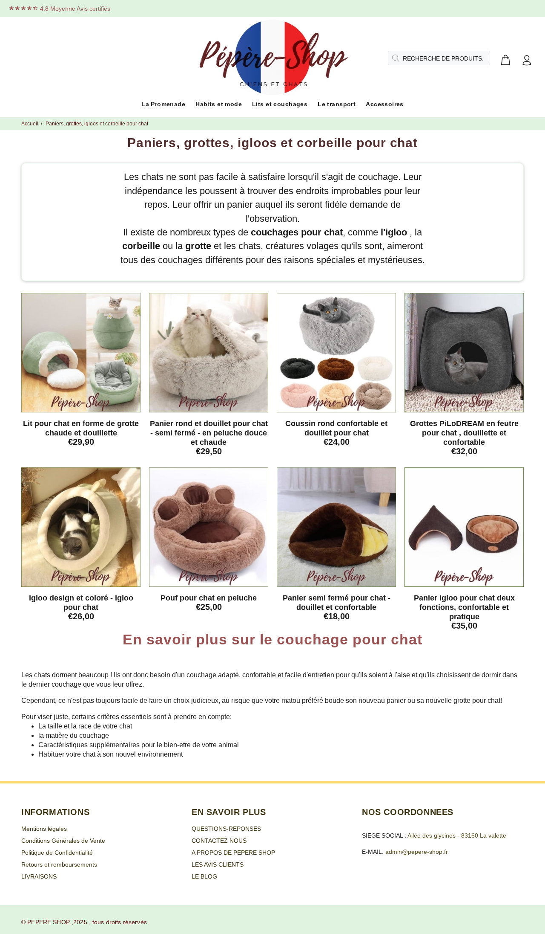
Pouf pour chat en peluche (209, 598)
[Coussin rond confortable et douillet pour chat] (336, 352)
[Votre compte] (526, 61)
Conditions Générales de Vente (63, 840)
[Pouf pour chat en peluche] (208, 527)
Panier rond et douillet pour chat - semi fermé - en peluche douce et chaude (209, 433)
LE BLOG (204, 876)
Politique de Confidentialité (57, 852)
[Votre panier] (505, 61)
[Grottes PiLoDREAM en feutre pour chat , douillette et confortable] (464, 352)
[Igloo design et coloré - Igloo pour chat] (81, 527)
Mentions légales (44, 828)
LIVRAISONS (39, 876)
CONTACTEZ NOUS (219, 840)
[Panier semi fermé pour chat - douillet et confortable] (336, 527)
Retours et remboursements (59, 864)
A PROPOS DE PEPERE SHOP (233, 852)
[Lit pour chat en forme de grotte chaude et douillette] (81, 352)
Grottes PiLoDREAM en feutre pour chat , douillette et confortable (464, 433)
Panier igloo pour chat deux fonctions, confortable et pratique (464, 607)
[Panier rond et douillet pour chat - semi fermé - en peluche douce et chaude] (208, 352)
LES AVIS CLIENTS (218, 864)
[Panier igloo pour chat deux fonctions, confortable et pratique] (464, 527)
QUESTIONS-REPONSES (226, 828)
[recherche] (395, 58)
